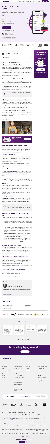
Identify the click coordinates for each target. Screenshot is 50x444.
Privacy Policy (40, 370)
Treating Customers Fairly (42, 377)
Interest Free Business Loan (7, 308)
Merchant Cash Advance (18, 370)
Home (3, 51)
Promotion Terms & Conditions (41, 381)
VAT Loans (15, 378)
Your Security (40, 378)
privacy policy (18, 439)
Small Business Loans (28, 305)
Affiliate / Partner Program (6, 370)
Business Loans (16, 364)
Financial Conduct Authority (24, 414)
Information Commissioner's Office (32, 421)
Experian (5, 108)
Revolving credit (5, 198)
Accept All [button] (21, 441)
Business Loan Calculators (30, 370)
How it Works (4, 366)
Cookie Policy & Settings (42, 371)
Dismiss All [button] (28, 441)
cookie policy (24, 439)
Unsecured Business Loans (7, 303)
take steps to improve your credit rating (12, 73)
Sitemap (3, 377)
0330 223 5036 (10, 396)
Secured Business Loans (29, 303)
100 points (21, 241)
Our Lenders (4, 373)
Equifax (5, 107)
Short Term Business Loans (18, 382)
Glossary (27, 368)
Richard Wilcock (11, 53)
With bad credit (5, 86)
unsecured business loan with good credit (19, 156)
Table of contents (6, 57)
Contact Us (4, 371)
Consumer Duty (40, 375)
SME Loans (27, 306)
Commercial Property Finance (19, 377)
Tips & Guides (28, 366)
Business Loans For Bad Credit (8, 305)
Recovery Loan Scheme (18, 384)
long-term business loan (13, 171)
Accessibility (40, 364)
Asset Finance (16, 373)
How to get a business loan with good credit (11, 276)
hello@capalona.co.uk (26, 396)
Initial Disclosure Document (42, 366)
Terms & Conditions (41, 368)
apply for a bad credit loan (19, 208)
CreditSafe (6, 110)
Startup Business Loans (18, 375)
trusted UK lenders (12, 258)
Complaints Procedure (41, 373)
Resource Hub (28, 1)
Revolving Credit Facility (7, 306)
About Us (33, 1)
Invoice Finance (16, 371)
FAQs (3, 368)
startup (16, 222)
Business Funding (21, 1)
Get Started (45, 1)
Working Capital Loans (18, 387)
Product (6, 51)
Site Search (4, 375)
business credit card (10, 186)
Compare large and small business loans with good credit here (13, 269)
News (27, 364)
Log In (39, 1)
